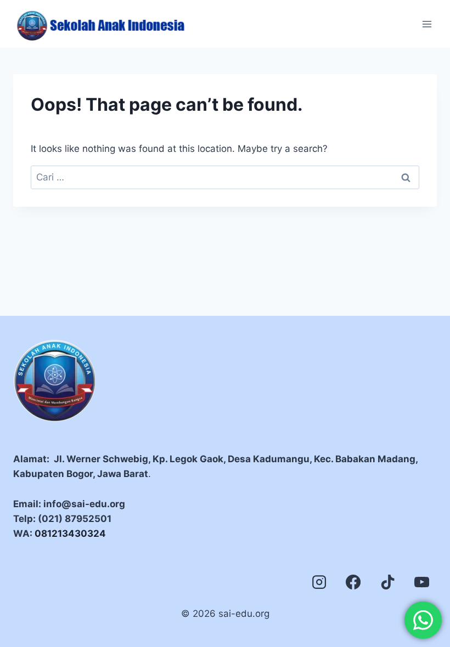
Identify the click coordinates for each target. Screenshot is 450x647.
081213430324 (70, 533)
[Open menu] (427, 23)
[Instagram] (319, 582)
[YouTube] (422, 582)
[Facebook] (353, 582)
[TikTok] (387, 582)
